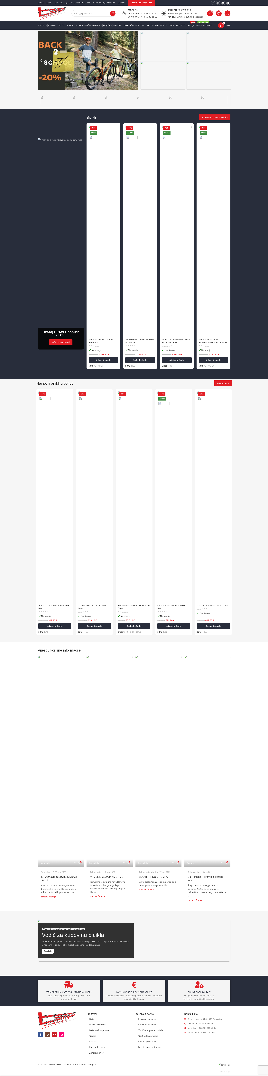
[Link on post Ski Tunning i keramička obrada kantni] (207, 761)
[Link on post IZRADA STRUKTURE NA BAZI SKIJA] (61, 761)
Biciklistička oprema (99, 1030)
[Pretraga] (113, 13)
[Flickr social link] (228, 3)
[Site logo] (52, 13)
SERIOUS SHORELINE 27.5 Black (213, 605)
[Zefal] (86, 100)
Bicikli (92, 1019)
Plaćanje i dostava (147, 1019)
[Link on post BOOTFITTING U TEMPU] (158, 761)
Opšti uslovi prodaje (148, 1035)
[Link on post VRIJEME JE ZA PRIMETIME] (110, 761)
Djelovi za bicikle (97, 1024)
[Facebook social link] (213, 3)
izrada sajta (224, 1071)
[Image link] (57, 1020)
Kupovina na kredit (147, 1024)
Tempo (190, 863)
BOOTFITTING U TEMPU (153, 876)
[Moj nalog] (227, 13)
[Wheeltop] (214, 100)
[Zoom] (54, 100)
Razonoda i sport (97, 1047)
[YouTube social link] (223, 3)
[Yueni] (118, 100)
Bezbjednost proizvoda (149, 1047)
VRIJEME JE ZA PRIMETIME (106, 876)
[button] (41, 60)
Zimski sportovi (96, 1052)
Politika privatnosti (147, 1041)
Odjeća (92, 1035)
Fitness (92, 1041)
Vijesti (154, 872)
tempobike (46, 863)
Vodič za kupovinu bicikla (150, 1030)
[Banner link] (163, 46)
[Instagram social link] (218, 3)
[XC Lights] (150, 100)
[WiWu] (182, 100)
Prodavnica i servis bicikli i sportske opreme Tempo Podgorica (67, 1064)
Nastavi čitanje (48, 896)
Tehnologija (46, 872)
